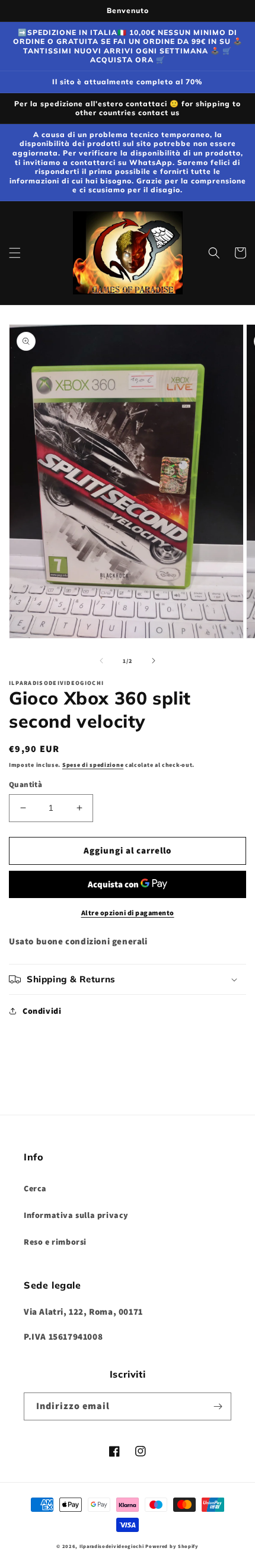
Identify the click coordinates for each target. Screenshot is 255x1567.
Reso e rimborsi (55, 1241)
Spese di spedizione (92, 765)
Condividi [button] (42, 1010)
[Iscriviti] (218, 1406)
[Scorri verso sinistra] (101, 661)
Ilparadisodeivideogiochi (111, 1546)
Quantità (25, 784)
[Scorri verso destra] (154, 661)
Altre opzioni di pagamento (127, 912)
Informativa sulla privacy (76, 1215)
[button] (15, 253)
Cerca (35, 1188)
